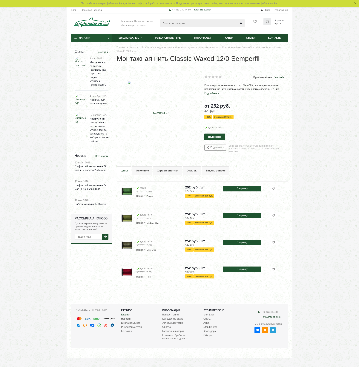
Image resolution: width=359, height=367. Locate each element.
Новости (126, 318)
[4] (217, 77)
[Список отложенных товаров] (255, 23)
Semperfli (279, 77)
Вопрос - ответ (170, 314)
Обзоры (207, 335)
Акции (229, 37)
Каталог (126, 310)
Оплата (166, 327)
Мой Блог (208, 314)
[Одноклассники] (265, 330)
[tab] (211, 93)
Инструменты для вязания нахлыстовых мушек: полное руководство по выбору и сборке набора (99, 130)
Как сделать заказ (172, 318)
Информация (203, 37)
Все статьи (102, 52)
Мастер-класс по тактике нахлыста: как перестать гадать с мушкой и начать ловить (98, 73)
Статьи (250, 37)
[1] (206, 77)
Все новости (101, 156)
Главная (125, 314)
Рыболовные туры (168, 37)
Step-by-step (210, 327)
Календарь (209, 331)
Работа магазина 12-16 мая (90, 204)
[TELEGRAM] (273, 330)
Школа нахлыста (130, 37)
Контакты (275, 37)
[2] (209, 77)
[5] (220, 77)
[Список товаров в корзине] (274, 24)
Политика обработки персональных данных (175, 337)
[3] (213, 77)
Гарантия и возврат (173, 331)
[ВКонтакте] (257, 330)
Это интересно (213, 310)
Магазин (84, 37)
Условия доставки (172, 322)
